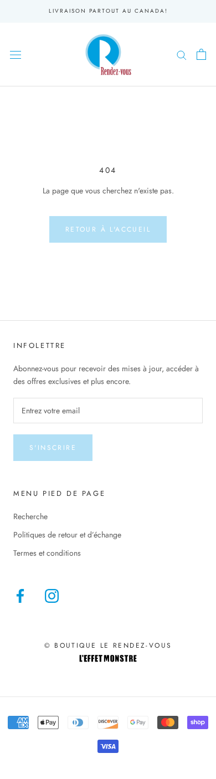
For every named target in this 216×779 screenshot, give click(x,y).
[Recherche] (182, 54)
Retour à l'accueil (108, 229)
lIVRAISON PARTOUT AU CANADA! (108, 11)
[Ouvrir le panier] (201, 54)
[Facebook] (20, 596)
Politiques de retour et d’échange (67, 534)
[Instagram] (52, 596)
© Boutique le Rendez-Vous (108, 645)
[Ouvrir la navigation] (15, 54)
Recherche (30, 516)
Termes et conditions (47, 552)
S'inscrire (52, 448)
